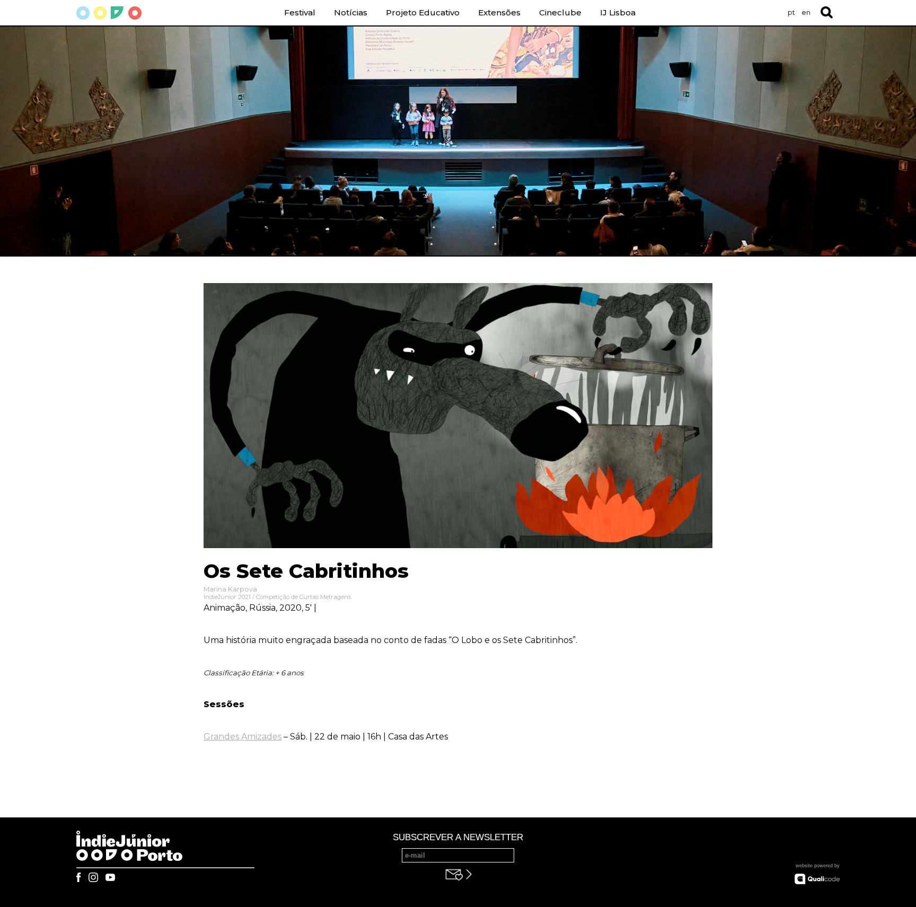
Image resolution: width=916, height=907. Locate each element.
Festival (299, 12)
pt (791, 12)
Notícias (350, 12)
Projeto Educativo (423, 12)
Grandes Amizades (242, 737)
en (806, 12)
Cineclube (560, 12)
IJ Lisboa (618, 12)
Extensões (499, 12)
